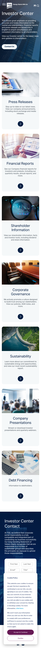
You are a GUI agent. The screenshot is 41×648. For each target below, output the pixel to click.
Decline (20, 638)
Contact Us (9, 47)
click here (19, 608)
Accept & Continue (20, 632)
